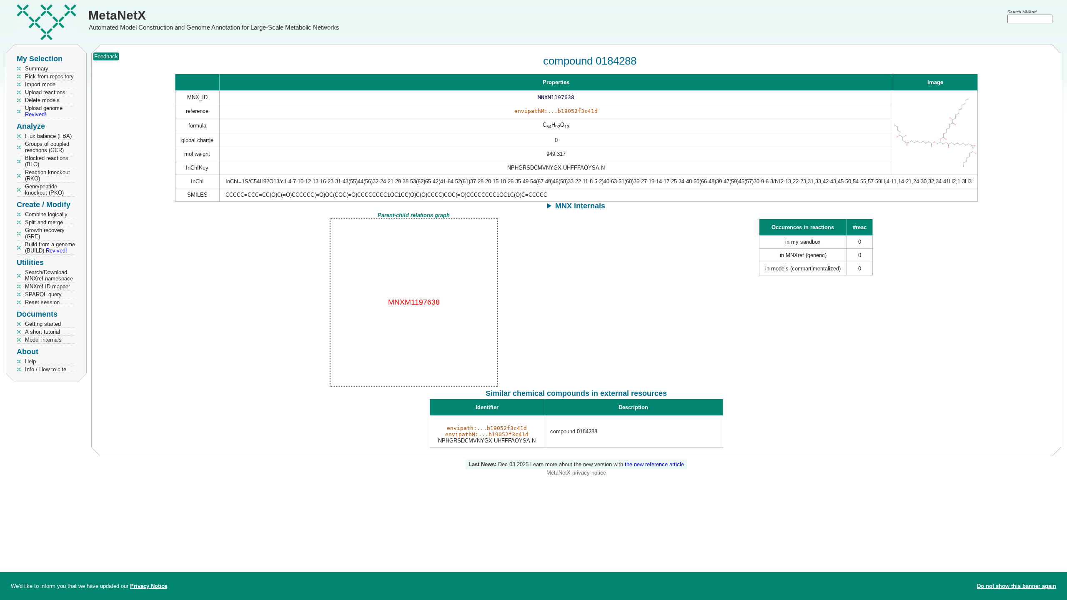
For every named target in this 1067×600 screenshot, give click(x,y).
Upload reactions (45, 92)
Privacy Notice (148, 586)
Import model (41, 84)
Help (30, 361)
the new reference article (654, 464)
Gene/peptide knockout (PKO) (44, 189)
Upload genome (44, 111)
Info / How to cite (45, 369)
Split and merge (44, 222)
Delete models (42, 100)
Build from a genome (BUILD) (50, 247)
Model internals (43, 340)
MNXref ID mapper (47, 286)
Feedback (106, 56)
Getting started (43, 324)
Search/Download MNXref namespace (49, 275)
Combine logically (46, 214)
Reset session (42, 302)
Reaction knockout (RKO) (47, 175)
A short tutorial (42, 332)
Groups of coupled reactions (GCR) (47, 147)
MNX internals (580, 206)
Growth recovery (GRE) (45, 233)
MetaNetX (117, 15)
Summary (36, 68)
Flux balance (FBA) (48, 136)
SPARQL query (43, 294)
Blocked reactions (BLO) (46, 161)
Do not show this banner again (1016, 586)
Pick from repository (49, 76)
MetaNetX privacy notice (576, 473)
